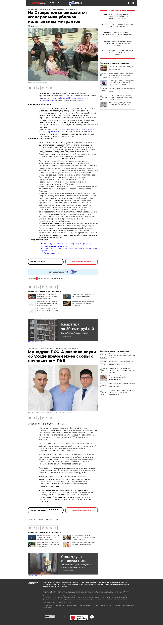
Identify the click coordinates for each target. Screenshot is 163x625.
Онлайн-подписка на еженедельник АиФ (113, 582)
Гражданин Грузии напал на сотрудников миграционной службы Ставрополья (47, 303)
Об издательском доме (51, 582)
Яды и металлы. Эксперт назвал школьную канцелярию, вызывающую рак (120, 377)
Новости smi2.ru (35, 342)
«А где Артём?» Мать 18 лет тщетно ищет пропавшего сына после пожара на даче (121, 363)
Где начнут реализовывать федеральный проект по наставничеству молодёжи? (66, 245)
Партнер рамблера (62, 616)
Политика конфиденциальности (117, 584)
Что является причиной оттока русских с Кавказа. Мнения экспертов (83, 303)
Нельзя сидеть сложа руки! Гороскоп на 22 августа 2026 (117, 25)
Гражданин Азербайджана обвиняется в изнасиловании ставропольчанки (47, 296)
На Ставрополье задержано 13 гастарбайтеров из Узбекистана (48, 309)
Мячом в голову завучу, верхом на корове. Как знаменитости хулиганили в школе (117, 17)
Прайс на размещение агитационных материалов (85, 584)
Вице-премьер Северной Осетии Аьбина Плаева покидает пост (83, 543)
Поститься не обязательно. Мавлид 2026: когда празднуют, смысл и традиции (117, 43)
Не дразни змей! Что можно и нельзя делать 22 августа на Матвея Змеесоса (117, 52)
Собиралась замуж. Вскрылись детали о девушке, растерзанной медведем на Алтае (120, 97)
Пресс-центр (66, 582)
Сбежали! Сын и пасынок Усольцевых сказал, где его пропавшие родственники (122, 392)
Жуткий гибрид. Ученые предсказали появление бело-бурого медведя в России (122, 89)
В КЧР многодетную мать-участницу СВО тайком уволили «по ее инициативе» (83, 537)
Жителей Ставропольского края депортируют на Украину (83, 295)
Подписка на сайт (49, 584)
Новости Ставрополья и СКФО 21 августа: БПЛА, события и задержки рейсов (117, 34)
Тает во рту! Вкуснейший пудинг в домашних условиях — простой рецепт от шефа (121, 67)
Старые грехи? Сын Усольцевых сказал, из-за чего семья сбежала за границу (121, 370)
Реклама (76, 582)
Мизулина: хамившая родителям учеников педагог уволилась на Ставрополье (48, 544)
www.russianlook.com (39, 82)
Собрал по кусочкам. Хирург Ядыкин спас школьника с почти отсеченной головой (122, 355)
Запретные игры (51, 253)
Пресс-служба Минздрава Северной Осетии (55, 412)
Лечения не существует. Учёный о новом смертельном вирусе (120, 103)
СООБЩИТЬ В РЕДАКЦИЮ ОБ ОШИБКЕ (55, 587)
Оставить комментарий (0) (81, 261)
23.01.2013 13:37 (33, 9)
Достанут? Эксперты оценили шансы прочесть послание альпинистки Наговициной (122, 385)
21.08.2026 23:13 (33, 348)
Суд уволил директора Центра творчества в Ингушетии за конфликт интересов (48, 537)
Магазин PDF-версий (89, 582)
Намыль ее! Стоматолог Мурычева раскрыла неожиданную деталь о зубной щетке (121, 75)
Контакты (61, 584)
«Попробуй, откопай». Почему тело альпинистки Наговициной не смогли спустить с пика (121, 82)
